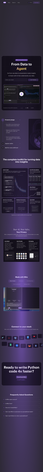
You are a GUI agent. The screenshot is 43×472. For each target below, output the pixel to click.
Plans (9, 2)
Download (36, 2)
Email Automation (16, 284)
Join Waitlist (33, 79)
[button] (13, 120)
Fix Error (8, 211)
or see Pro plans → (21, 379)
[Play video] (21, 94)
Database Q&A (27, 284)
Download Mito (21, 377)
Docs (19, 2)
